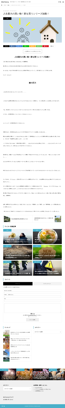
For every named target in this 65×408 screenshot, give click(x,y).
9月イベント (4, 369)
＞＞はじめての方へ (38, 387)
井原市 (37, 230)
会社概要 (5, 399)
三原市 (7, 230)
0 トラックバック (47, 283)
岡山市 (37, 246)
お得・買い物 (37, 261)
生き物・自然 (7, 261)
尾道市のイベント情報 (21, 369)
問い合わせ (10, 399)
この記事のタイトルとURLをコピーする (32, 51)
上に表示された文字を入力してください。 (32, 315)
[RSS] (60, 2)
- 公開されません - (9, 294)
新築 (7, 18)
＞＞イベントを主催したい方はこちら (42, 389)
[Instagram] (59, 2)
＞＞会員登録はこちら (38, 390)
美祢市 (7, 246)
